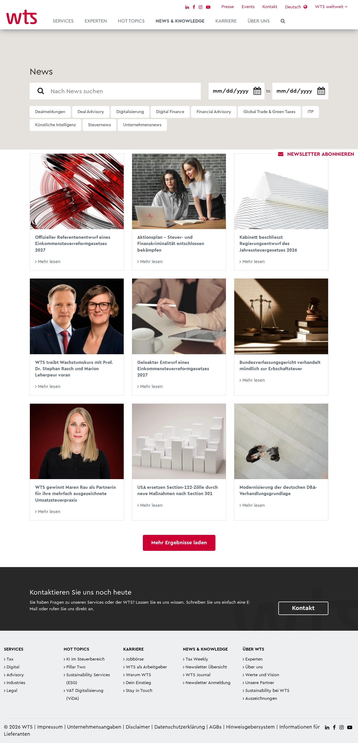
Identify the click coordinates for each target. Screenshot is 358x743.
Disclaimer (138, 727)
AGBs (215, 727)
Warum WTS (138, 675)
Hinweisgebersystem (250, 727)
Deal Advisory (91, 112)
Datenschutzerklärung (179, 727)
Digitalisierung (130, 112)
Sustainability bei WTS (267, 691)
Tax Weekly (197, 659)
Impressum (50, 727)
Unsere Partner (259, 683)
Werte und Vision (262, 675)
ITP (310, 112)
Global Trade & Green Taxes (269, 112)
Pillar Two (75, 667)
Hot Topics (131, 21)
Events (248, 7)
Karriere (226, 21)
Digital (13, 667)
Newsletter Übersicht (206, 667)
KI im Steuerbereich (85, 659)
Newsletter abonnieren (320, 154)
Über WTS (253, 649)
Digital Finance (170, 112)
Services (63, 21)
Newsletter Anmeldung (208, 683)
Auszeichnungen (261, 698)
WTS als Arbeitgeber (146, 667)
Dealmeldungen (50, 112)
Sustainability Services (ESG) (88, 679)
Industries (16, 683)
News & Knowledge (180, 21)
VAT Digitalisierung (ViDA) (85, 695)
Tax (10, 659)
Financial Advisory (214, 112)
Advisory (15, 675)
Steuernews (99, 125)
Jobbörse (135, 659)
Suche (283, 21)
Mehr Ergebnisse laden (179, 542)
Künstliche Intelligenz (55, 125)
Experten (96, 21)
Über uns (259, 21)
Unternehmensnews (142, 125)
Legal (12, 691)
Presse (227, 7)
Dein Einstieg (138, 683)
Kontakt (269, 7)
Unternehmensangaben (95, 727)
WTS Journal (198, 675)
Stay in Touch (139, 691)
